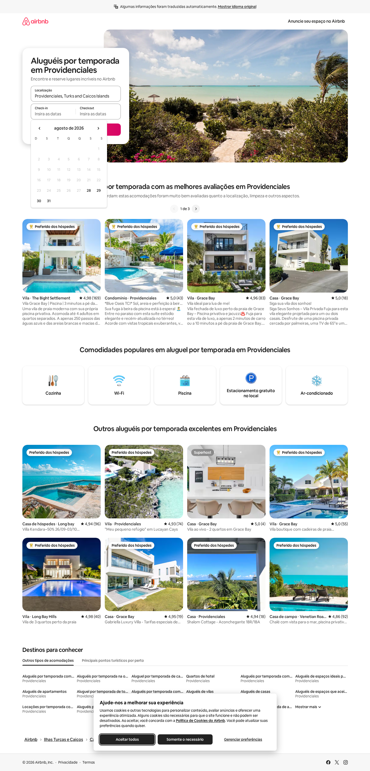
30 (39, 201)
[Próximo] (196, 209)
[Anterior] (174, 209)
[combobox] (76, 96)
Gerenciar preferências (243, 739)
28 (89, 190)
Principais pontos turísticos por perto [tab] (113, 660)
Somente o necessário (185, 739)
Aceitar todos (127, 739)
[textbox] (53, 114)
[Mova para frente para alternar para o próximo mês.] (98, 128)
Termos (88, 762)
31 (49, 201)
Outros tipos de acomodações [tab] (48, 660)
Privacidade (68, 762)
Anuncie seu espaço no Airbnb (316, 21)
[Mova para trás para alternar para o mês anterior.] (39, 128)
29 (99, 190)
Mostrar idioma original (237, 6)
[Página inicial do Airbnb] (35, 21)
